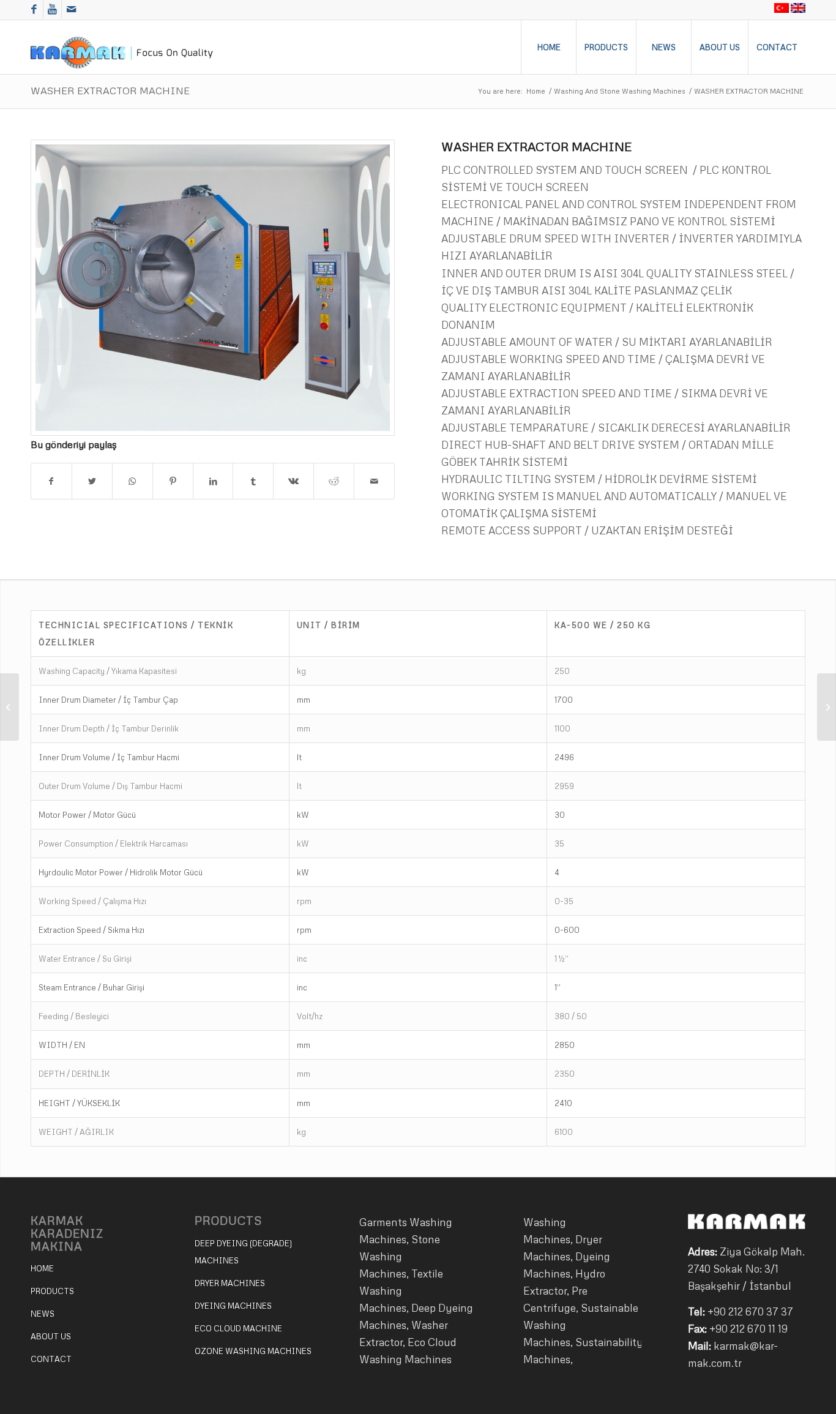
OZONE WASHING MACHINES (253, 1351)
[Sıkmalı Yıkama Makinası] (213, 288)
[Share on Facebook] (51, 481)
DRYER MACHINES (230, 1283)
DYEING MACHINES (233, 1306)
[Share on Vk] (293, 481)
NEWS (42, 1314)
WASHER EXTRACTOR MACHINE (110, 90)
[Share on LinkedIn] (213, 481)
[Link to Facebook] (34, 9)
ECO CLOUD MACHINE (238, 1328)
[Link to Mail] (71, 9)
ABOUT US (51, 1336)
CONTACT (51, 1359)
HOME (42, 1268)
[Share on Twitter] (92, 481)
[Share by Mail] (374, 481)
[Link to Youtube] (52, 9)
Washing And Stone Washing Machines (619, 91)
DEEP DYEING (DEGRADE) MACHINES (243, 1251)
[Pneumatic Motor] (9, 707)
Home (535, 91)
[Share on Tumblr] (253, 481)
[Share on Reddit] (334, 481)
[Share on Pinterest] (173, 481)
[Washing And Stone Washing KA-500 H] (826, 707)
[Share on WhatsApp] (132, 481)
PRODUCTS (52, 1291)
